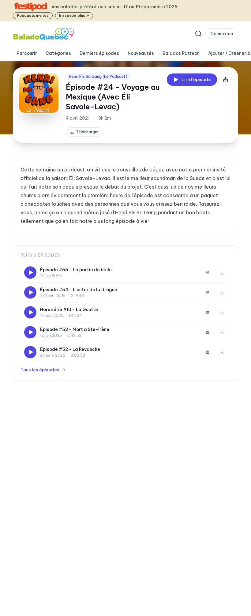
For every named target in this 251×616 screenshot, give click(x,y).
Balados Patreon (181, 53)
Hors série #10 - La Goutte (69, 309)
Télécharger (87, 132)
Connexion (221, 33)
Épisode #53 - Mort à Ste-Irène (74, 329)
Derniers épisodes (99, 53)
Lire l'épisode (196, 79)
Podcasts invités (33, 15)
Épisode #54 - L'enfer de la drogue (78, 289)
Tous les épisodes (40, 370)
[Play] (30, 272)
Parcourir (27, 53)
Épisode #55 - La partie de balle (76, 269)
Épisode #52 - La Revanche (70, 349)
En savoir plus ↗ (74, 15)
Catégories (58, 53)
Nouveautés (141, 53)
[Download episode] (222, 272)
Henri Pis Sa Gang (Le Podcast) (98, 76)
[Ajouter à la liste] (207, 272)
